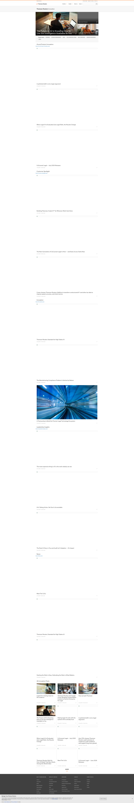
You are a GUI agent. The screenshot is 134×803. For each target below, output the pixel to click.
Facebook (88, 779)
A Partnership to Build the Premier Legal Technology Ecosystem (56, 421)
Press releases (39, 789)
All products (51, 779)
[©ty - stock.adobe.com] (67, 529)
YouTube (88, 787)
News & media (51, 789)
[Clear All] (95, 4)
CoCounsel (48, 37)
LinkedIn (88, 783)
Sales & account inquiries (78, 789)
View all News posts (39, 555)
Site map (38, 791)
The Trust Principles (65, 789)
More (67, 769)
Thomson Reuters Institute (66, 791)
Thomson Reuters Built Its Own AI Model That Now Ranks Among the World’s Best (46, 762)
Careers (38, 783)
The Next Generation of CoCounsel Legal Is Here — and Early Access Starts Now (61, 252)
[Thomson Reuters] (67, 274)
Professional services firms (53, 791)
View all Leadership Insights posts (42, 428)
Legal (64, 37)
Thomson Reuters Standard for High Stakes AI (50, 339)
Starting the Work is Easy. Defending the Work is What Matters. (56, 675)
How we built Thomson (83, 22)
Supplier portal (64, 787)
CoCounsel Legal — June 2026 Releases (88, 761)
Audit (40, 39)
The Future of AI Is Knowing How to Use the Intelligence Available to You (54, 32)
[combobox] (90, 4)
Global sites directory (77, 781)
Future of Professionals (56, 37)
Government (51, 785)
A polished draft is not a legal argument (49, 84)
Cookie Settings (54, 798)
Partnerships (64, 785)
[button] (65, 4)
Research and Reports (91, 37)
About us (38, 779)
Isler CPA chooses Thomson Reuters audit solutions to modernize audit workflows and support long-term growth (88, 740)
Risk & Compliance (81, 37)
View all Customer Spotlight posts (41, 173)
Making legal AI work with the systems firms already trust (86, 33)
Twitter (88, 785)
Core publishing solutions (53, 781)
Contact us (75, 779)
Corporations (51, 783)
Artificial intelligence (65, 781)
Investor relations (39, 787)
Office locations (76, 787)
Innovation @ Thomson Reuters (66, 783)
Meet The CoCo (41, 593)
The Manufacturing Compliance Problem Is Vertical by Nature (55, 380)
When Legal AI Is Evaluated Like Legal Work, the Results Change (56, 125)
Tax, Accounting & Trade (71, 37)
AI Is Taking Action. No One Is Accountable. (50, 507)
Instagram (88, 781)
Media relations (76, 785)
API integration (64, 779)
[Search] (97, 4)
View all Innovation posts (40, 301)
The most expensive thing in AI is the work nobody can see (54, 466)
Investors (75, 783)
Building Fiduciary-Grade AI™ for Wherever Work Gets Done (55, 211)
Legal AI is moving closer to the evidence (45, 696)
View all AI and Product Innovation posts (43, 46)
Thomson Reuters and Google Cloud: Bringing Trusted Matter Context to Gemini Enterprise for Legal (67, 698)
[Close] (132, 799)
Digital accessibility (39, 785)
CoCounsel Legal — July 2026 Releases (49, 165)
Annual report (39, 781)
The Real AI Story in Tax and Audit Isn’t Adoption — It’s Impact (55, 548)
